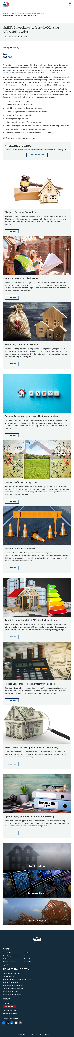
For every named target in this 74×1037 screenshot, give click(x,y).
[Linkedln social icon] (12, 1023)
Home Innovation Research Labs (13, 985)
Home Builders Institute (10, 982)
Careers (26, 956)
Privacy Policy (28, 959)
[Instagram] (20, 1023)
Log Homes (6, 965)
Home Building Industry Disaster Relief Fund (17, 979)
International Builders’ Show (11, 973)
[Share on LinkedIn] (4, 57)
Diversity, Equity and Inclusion (12, 956)
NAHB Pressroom (8, 959)
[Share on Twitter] (6, 57)
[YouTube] (16, 1023)
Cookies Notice (28, 962)
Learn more (12, 231)
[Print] (11, 57)
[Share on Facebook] (9, 57)
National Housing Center (10, 991)
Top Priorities (13, 13)
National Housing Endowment (12, 994)
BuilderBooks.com (8, 976)
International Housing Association (13, 988)
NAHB (4, 13)
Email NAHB (9, 1006)
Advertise (27, 953)
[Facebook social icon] (4, 1023)
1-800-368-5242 (8, 1003)
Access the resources (37, 155)
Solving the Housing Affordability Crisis (32, 13)
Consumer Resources (9, 962)
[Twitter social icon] (8, 1023)
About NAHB (7, 953)
